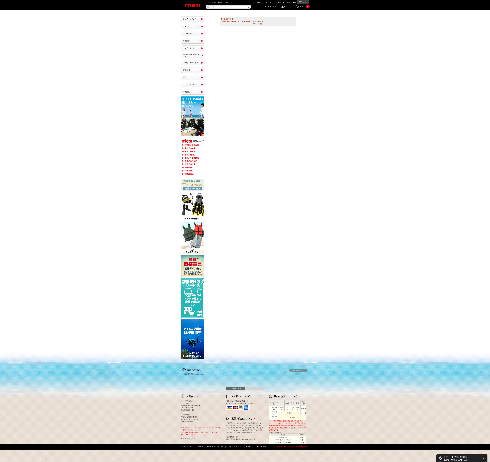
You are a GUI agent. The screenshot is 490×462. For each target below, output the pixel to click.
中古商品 (186, 92)
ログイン (287, 7)
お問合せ (190, 396)
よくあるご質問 (268, 2)
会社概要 (200, 446)
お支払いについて (240, 396)
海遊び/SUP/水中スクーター (191, 55)
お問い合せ (256, 2)
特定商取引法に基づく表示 (215, 446)
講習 (184, 77)
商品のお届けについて (285, 396)
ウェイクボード (189, 48)
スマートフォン (235, 388)
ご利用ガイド (280, 2)
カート (304, 7)
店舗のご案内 (291, 2)
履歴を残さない (297, 370)
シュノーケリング (189, 19)
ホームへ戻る (257, 24)
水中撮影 (186, 41)
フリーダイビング (189, 33)
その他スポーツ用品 (190, 63)
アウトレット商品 (189, 84)
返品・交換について (241, 418)
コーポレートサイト (187, 446)
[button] (461, 458)
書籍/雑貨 (186, 70)
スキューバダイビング (191, 26)
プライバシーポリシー (234, 446)
